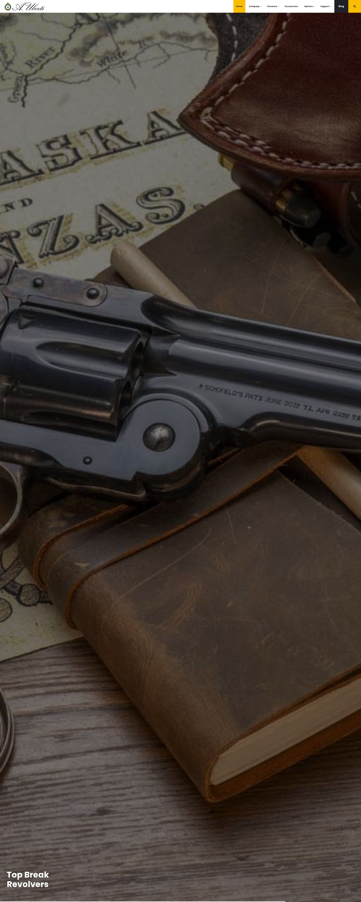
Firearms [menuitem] (273, 9)
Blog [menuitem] (341, 6)
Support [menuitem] (326, 9)
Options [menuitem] (309, 9)
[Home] (24, 6)
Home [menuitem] (239, 6)
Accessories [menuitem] (291, 6)
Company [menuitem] (255, 9)
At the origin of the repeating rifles (45, 879)
